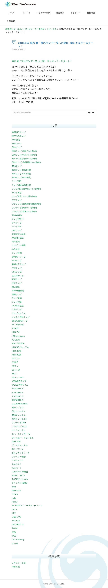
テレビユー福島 (19, 245)
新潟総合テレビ (19, 264)
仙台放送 (16, 249)
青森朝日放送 (18, 238)
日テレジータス (19, 411)
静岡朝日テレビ (19, 132)
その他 (15, 543)
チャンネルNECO (19, 483)
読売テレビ (17, 283)
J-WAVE (15, 328)
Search (91, 112)
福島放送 (16, 241)
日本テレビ (17, 147)
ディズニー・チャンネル (22, 438)
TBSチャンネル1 (19, 415)
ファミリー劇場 (19, 456)
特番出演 (16, 566)
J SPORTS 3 (17, 396)
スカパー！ (17, 468)
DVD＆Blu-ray (18, 539)
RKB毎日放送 (18, 306)
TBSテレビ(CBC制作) (21, 174)
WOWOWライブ (19, 381)
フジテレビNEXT (19, 426)
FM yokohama (18, 336)
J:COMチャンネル (20, 479)
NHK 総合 (16, 140)
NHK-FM (16, 332)
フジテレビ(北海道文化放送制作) (26, 204)
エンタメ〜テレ (19, 430)
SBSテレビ (17, 260)
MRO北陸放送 (18, 343)
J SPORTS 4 (17, 400)
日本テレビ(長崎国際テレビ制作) (26, 162)
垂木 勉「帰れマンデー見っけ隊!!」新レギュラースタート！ (42, 61)
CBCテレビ (17, 272)
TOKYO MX (17, 215)
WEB (14, 536)
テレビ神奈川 (18, 219)
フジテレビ (17, 200)
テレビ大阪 (17, 302)
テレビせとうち (19, 313)
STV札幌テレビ (18, 136)
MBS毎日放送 (18, 290)
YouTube (16, 520)
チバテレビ (17, 223)
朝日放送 (16, 287)
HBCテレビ (17, 230)
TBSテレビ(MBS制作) (21, 177)
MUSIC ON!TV (18, 475)
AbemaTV (16, 490)
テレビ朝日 (17, 181)
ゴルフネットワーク (21, 453)
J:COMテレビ (18, 324)
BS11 (14, 373)
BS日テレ (16, 358)
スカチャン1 (17, 460)
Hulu (14, 498)
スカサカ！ (17, 464)
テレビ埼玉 (17, 226)
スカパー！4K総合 (20, 472)
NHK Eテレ (17, 143)
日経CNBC (16, 441)
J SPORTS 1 (17, 389)
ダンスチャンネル (20, 445)
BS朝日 (15, 362)
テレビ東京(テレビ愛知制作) (24, 196)
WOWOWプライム (20, 385)
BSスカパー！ (18, 377)
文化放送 (16, 339)
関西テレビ (17, 294)
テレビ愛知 (17, 298)
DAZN (14, 509)
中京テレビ (17, 268)
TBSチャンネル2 (19, 419)
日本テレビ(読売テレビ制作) (24, 158)
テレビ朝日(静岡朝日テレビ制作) (26, 189)
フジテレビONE (19, 422)
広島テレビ (17, 309)
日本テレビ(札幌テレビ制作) (24, 151)
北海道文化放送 (19, 234)
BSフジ (15, 366)
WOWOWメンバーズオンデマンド (27, 505)
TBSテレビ (17, 166)
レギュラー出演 (19, 563)
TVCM (14, 528)
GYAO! (15, 494)
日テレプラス (18, 407)
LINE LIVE (16, 517)
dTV (13, 513)
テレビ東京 (17, 192)
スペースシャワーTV (21, 434)
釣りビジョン (18, 449)
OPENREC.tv (17, 524)
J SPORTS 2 (17, 392)
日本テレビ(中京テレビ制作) (24, 155)
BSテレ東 (16, 370)
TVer (14, 487)
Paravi (14, 502)
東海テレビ (17, 279)
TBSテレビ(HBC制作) (21, 170)
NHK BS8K (16, 355)
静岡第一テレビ (19, 257)
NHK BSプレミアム (20, 347)
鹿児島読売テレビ (20, 321)
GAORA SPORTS (19, 404)
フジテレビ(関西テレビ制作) (24, 208)
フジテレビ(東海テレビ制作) (24, 211)
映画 (14, 532)
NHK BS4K (16, 351)
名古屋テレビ (18, 275)
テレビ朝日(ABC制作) (21, 185)
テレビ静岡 (17, 253)
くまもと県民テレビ (21, 317)
